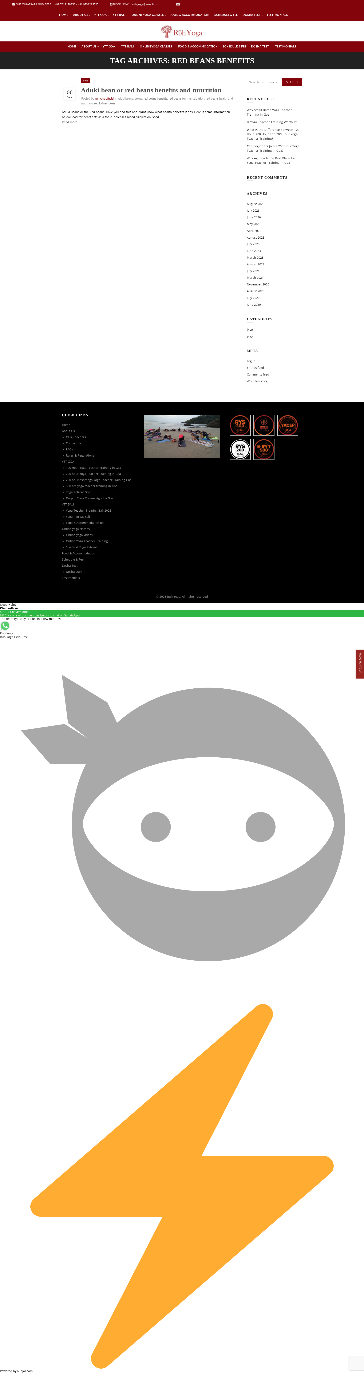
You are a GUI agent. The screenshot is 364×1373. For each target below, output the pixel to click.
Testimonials (277, 15)
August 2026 (255, 204)
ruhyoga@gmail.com (145, 4)
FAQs (69, 449)
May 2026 (253, 224)
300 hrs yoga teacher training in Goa (91, 486)
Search (292, 82)
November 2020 (258, 284)
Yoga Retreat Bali (78, 517)
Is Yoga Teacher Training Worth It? (272, 122)
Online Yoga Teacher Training (87, 541)
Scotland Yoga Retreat (81, 547)
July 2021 (253, 271)
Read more (69, 122)
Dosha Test (252, 15)
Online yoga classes (148, 15)
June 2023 (254, 251)
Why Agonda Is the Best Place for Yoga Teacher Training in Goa (271, 160)
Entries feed (255, 368)
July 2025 (253, 244)
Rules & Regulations (80, 455)
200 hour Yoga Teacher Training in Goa (93, 474)
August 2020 (255, 291)
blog (85, 80)
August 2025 (255, 237)
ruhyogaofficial (104, 98)
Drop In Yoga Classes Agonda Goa (89, 498)
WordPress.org (257, 381)
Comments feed (258, 374)
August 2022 (255, 264)
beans (138, 98)
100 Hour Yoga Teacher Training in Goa (93, 468)
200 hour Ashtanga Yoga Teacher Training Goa (98, 480)
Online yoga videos (79, 535)
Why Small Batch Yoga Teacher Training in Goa (269, 112)
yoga (250, 336)
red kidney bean (104, 103)
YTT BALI (119, 15)
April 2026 (254, 231)
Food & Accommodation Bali (85, 523)
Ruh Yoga (173, 597)
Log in (251, 361)
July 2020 (253, 298)
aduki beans (125, 98)
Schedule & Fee (226, 15)
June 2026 (254, 217)
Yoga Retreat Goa (78, 492)
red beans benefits (155, 98)
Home (63, 15)
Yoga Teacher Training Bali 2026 (88, 510)
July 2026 (253, 210)
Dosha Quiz (74, 572)
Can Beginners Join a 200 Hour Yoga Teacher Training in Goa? (273, 148)
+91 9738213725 (88, 4)
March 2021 (255, 278)
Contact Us (73, 443)
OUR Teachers (76, 437)
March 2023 (255, 257)
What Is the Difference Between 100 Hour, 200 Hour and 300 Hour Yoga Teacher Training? (273, 134)
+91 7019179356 (65, 4)
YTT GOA (100, 15)
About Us (80, 15)
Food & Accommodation (189, 15)
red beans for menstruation (186, 98)
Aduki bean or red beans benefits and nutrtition (151, 90)
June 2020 (254, 305)
